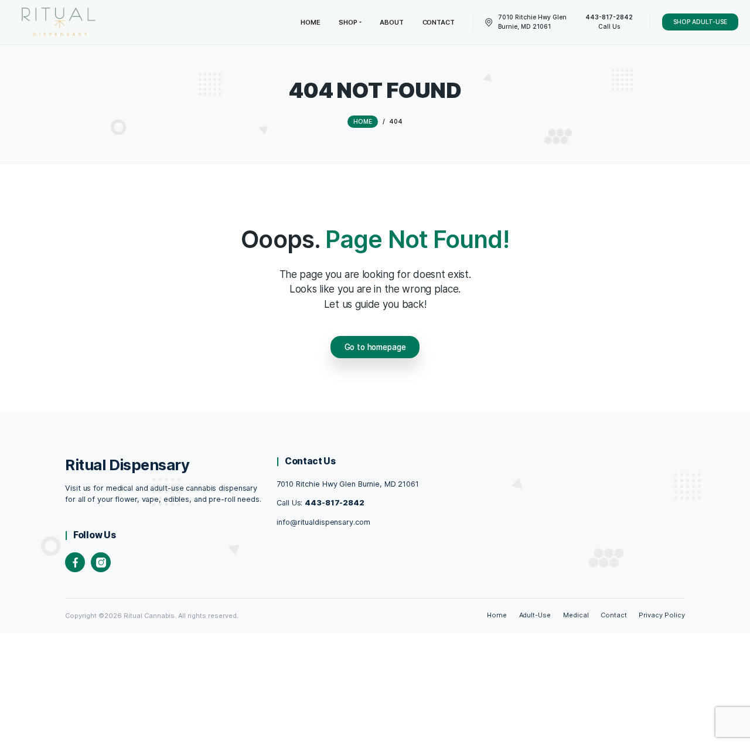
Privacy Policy (662, 615)
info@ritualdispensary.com (323, 522)
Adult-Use (535, 615)
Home (497, 615)
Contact (614, 615)
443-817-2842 (334, 502)
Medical (576, 615)
